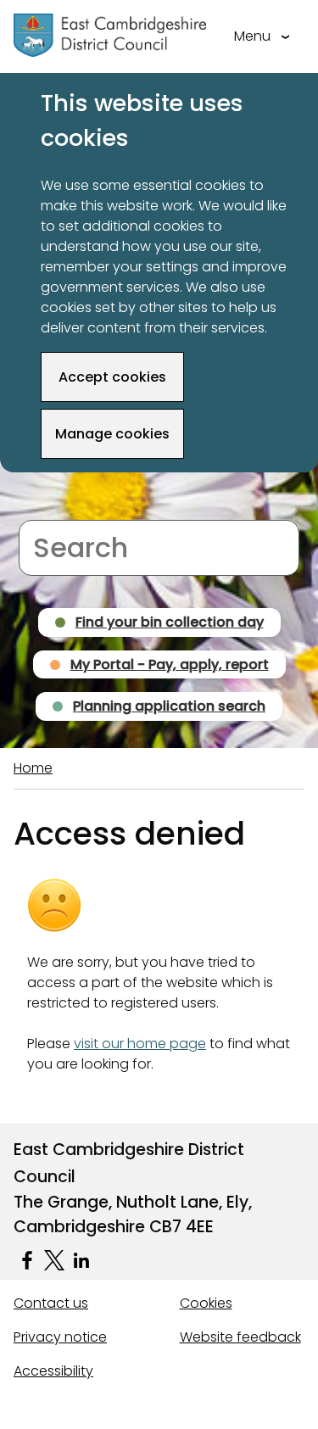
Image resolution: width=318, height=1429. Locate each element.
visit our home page (140, 1043)
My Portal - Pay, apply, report (169, 664)
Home (33, 768)
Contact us (51, 1303)
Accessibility (53, 1371)
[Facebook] (27, 1260)
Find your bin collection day (169, 622)
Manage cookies (112, 434)
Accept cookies (112, 377)
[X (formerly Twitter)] (54, 1260)
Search (42, 509)
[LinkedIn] (81, 1260)
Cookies (206, 1303)
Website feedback (240, 1337)
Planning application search (169, 706)
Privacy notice (60, 1337)
